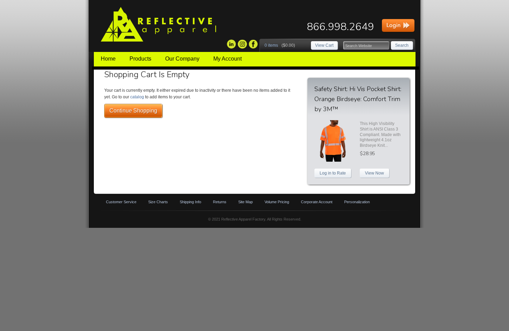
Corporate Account (316, 202)
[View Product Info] (336, 141)
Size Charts (158, 202)
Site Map (245, 202)
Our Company (182, 59)
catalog (137, 97)
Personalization (357, 202)
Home (108, 59)
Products (140, 59)
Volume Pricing (277, 202)
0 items (271, 45)
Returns (219, 202)
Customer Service (121, 202)
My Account (227, 59)
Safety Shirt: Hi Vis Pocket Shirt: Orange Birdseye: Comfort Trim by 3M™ (357, 99)
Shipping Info (190, 202)
